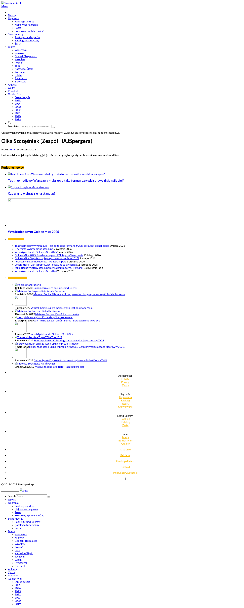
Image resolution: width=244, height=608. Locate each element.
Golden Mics (15, 94)
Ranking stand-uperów (27, 37)
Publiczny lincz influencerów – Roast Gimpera (40, 261)
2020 (18, 116)
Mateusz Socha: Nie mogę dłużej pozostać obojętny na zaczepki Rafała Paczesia (79, 294)
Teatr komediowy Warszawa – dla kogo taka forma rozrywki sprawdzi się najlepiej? (66, 180)
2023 (18, 106)
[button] (9, 123)
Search (12, 495)
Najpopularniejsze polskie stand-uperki (54, 287)
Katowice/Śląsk (24, 68)
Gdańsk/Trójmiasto (26, 56)
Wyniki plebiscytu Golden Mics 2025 (33, 232)
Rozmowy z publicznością (29, 30)
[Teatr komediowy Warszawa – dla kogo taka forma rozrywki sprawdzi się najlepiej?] (56, 174)
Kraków (19, 53)
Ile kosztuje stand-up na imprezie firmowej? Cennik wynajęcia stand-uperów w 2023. (76, 346)
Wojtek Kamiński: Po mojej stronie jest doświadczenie (61, 307)
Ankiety (12, 84)
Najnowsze (125, 397)
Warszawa (21, 49)
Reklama (125, 455)
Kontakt (125, 466)
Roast (18, 27)
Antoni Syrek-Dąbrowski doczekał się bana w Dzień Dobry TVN (70, 360)
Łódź (17, 65)
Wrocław (20, 59)
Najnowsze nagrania (26, 24)
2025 (18, 100)
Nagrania (13, 18)
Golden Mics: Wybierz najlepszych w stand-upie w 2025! (47, 258)
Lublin (18, 75)
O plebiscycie (22, 97)
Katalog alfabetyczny (27, 40)
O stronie (125, 449)
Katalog (125, 422)
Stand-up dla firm (125, 461)
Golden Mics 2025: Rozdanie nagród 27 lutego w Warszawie (49, 255)
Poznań (19, 62)
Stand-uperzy (15, 34)
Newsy (12, 15)
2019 (18, 119)
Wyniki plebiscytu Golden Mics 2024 (36, 270)
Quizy (11, 87)
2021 (18, 113)
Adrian (12, 149)
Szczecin (20, 71)
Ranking (125, 400)
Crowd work (125, 406)
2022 (18, 109)
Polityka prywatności (125, 472)
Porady (125, 381)
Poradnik (13, 90)
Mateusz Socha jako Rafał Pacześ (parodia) (59, 366)
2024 (18, 103)
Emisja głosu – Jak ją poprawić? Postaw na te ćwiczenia (46, 264)
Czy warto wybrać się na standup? (31, 193)
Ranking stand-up (25, 21)
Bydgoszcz (21, 78)
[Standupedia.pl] (11, 2)
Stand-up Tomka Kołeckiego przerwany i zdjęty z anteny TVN (69, 340)
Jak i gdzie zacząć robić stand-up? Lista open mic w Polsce (67, 320)
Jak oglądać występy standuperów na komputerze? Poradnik (49, 267)
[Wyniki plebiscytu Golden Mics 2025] (29, 225)
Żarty (18, 43)
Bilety (11, 46)
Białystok (20, 81)
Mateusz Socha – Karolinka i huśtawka (57, 314)
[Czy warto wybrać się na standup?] (28, 187)
